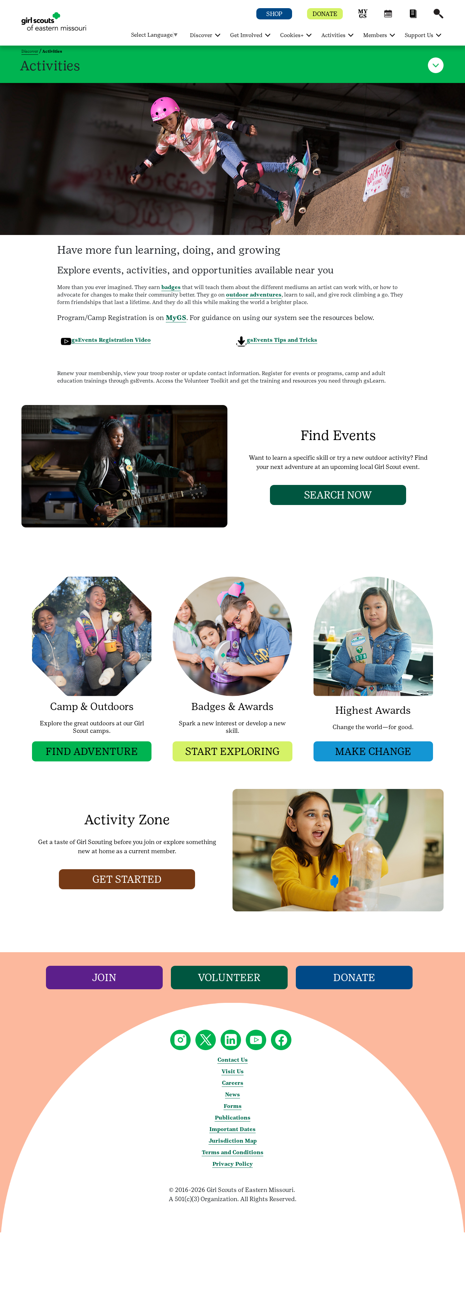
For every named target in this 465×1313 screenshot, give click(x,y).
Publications (233, 1117)
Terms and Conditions (232, 1152)
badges (171, 287)
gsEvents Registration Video (111, 340)
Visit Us (233, 1071)
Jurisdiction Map (233, 1141)
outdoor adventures (254, 294)
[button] (363, 17)
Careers (232, 1083)
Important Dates (232, 1129)
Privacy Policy (232, 1164)
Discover (29, 51)
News (232, 1094)
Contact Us (233, 1060)
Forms (233, 1106)
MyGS (176, 318)
